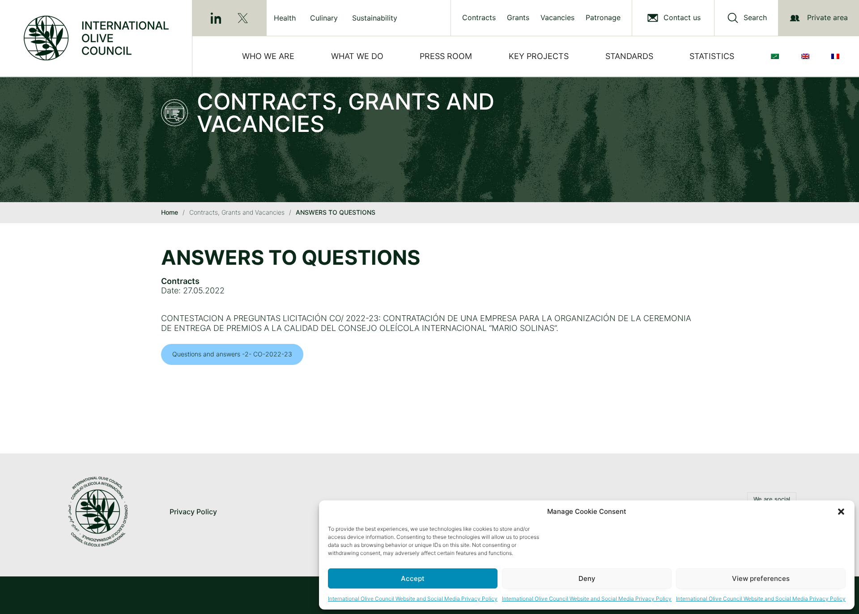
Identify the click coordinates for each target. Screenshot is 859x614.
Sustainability (374, 17)
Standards (629, 56)
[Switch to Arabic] (776, 56)
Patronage (603, 17)
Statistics (711, 56)
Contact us (682, 17)
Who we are (268, 56)
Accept (413, 578)
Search (755, 17)
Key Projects (539, 56)
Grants (518, 17)
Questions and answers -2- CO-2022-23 (232, 354)
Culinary (324, 17)
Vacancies (557, 17)
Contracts (479, 17)
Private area (827, 17)
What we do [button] (357, 56)
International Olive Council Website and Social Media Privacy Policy (413, 598)
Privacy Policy (193, 511)
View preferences (761, 578)
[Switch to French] (837, 56)
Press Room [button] (446, 56)
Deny (586, 578)
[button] (841, 511)
